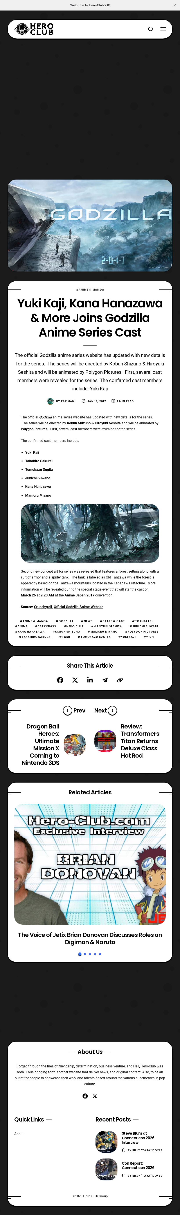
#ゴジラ (149, 637)
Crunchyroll (43, 607)
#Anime (21, 626)
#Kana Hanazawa (30, 631)
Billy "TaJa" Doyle (147, 1150)
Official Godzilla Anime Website (78, 607)
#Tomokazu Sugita (94, 637)
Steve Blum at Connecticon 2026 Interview (138, 1138)
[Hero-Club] (34, 29)
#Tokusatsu (142, 621)
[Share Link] (120, 680)
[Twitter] (75, 680)
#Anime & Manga (90, 289)
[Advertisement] (90, 69)
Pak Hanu (69, 401)
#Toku (64, 637)
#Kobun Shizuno (66, 631)
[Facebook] (60, 680)
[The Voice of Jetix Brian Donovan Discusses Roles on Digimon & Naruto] (90, 864)
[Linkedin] (90, 680)
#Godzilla (65, 621)
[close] (174, 5)
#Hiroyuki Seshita (106, 626)
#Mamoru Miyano (102, 631)
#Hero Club (73, 626)
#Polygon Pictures (141, 631)
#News (86, 621)
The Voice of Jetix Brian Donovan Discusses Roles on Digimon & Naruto (90, 938)
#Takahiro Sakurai (35, 637)
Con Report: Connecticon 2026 (138, 1166)
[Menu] (163, 29)
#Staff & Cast (112, 621)
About (18, 1134)
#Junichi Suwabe (144, 626)
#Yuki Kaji (127, 637)
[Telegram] (105, 680)
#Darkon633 (45, 626)
